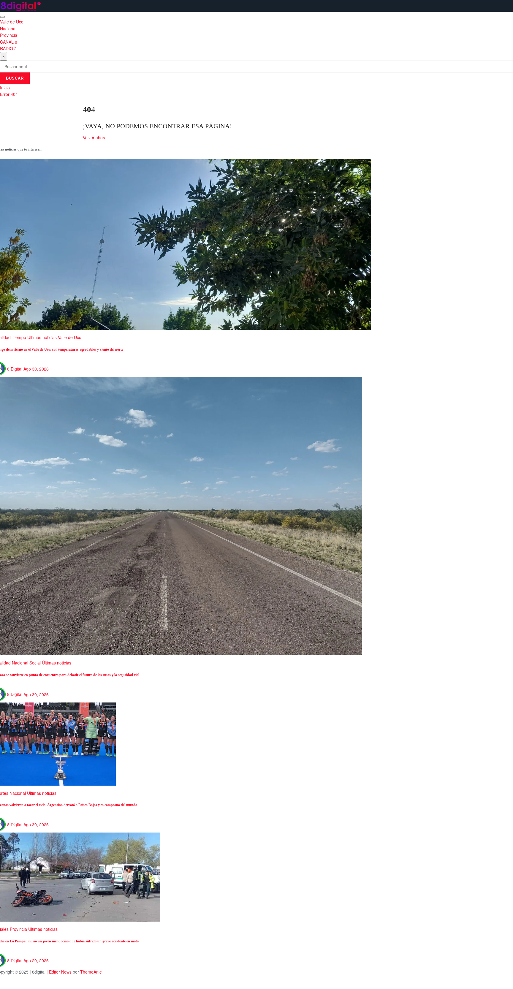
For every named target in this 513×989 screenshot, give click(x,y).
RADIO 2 (8, 48)
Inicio (5, 88)
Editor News (60, 972)
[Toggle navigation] (2, 17)
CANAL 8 (8, 42)
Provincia (8, 35)
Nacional (8, 28)
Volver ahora (95, 137)
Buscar (15, 78)
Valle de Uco (11, 22)
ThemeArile (91, 972)
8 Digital (14, 369)
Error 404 (9, 94)
